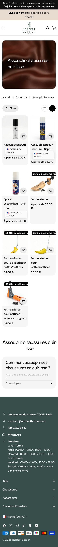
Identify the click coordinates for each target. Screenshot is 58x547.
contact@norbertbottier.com (27, 421)
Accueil (6, 97)
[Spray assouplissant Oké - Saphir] (15, 183)
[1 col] (44, 108)
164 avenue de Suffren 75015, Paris (30, 414)
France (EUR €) (16, 516)
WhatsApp (14, 434)
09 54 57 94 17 (17, 428)
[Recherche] (47, 28)
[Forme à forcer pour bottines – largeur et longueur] (15, 293)
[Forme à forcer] (43, 183)
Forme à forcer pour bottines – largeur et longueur (15, 314)
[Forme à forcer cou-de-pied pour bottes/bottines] (15, 242)
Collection (21, 97)
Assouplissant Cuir (15, 144)
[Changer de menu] (3, 28)
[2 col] (52, 108)
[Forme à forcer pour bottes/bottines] (43, 242)
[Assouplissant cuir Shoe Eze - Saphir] (43, 128)
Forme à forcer (40, 199)
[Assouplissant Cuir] (15, 128)
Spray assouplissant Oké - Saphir (14, 203)
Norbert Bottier (21, 539)
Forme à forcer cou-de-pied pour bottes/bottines (15, 263)
